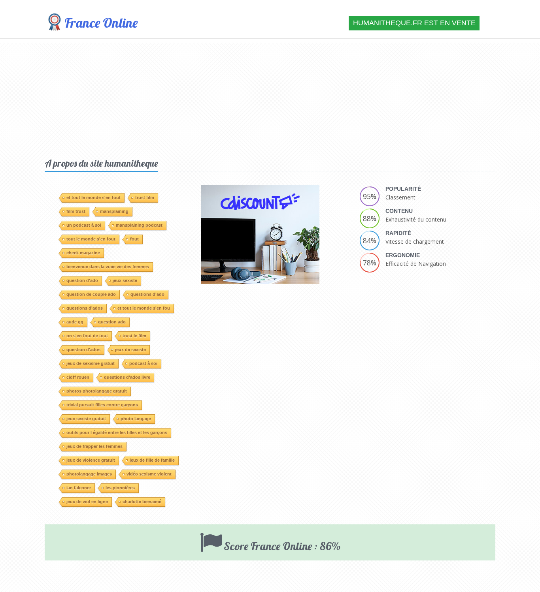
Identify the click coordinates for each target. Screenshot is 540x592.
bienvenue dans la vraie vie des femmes (107, 266)
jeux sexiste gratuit (86, 418)
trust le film (134, 335)
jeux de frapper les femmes (94, 446)
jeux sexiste (125, 280)
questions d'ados (84, 308)
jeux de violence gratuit (90, 460)
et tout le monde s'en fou (143, 308)
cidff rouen (77, 377)
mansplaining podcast (139, 225)
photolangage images (89, 474)
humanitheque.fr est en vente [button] (414, 23)
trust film (144, 197)
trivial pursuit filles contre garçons (102, 404)
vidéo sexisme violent (149, 474)
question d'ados (83, 349)
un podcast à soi (83, 225)
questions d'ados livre (127, 377)
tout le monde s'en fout (90, 239)
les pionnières (120, 487)
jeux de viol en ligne (87, 501)
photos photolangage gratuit (96, 391)
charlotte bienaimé (142, 501)
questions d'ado (147, 294)
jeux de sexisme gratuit (90, 363)
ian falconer (78, 487)
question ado (112, 321)
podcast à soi (143, 363)
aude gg (74, 321)
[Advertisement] (270, 98)
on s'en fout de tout (87, 335)
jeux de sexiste (130, 349)
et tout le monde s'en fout (93, 197)
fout (134, 239)
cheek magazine (83, 252)
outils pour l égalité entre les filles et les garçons (116, 432)
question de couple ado (91, 294)
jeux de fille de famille (152, 460)
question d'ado (82, 280)
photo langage (136, 418)
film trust (75, 211)
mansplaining (114, 211)
